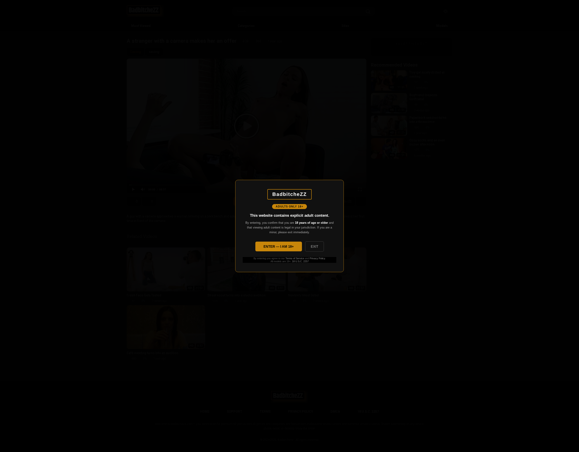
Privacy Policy (317, 258)
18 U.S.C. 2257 (300, 261)
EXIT (314, 246)
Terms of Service (294, 258)
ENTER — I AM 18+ (278, 246)
